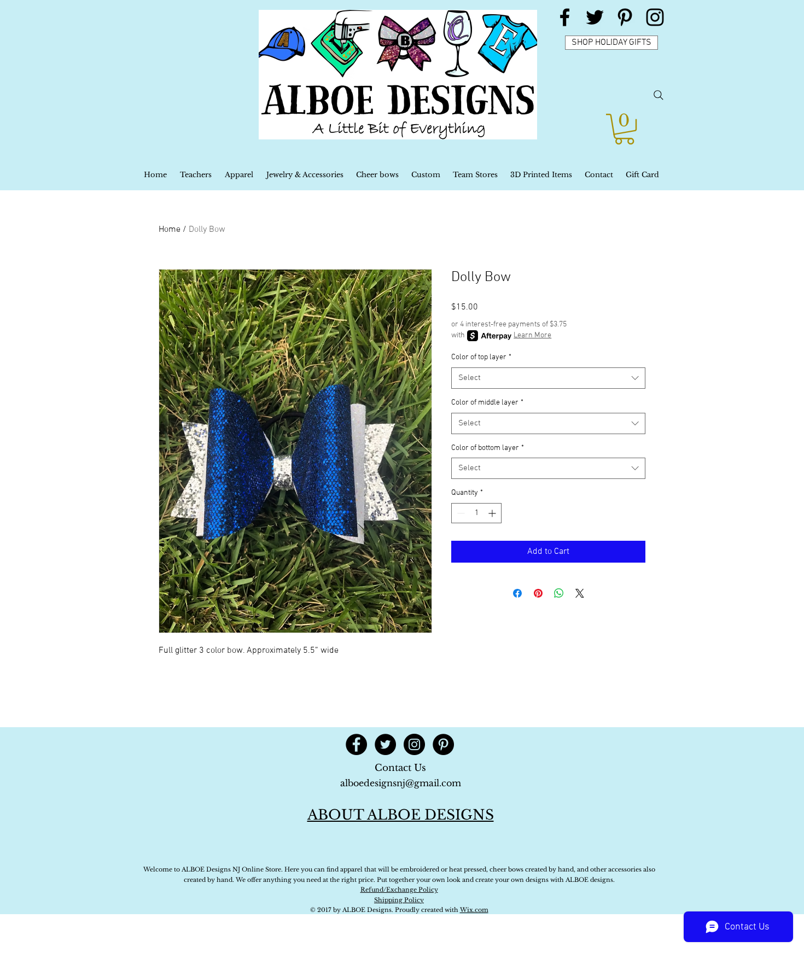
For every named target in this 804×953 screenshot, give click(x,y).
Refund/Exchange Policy (399, 889)
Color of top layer (481, 357)
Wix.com (474, 910)
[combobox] (548, 378)
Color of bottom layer (487, 448)
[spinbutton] (476, 513)
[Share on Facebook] (517, 593)
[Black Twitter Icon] (595, 17)
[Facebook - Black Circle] (356, 744)
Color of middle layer (487, 402)
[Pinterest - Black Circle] (443, 744)
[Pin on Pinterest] (538, 593)
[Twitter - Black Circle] (385, 744)
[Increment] (493, 513)
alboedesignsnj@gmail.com (400, 782)
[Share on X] (579, 593)
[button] (624, 129)
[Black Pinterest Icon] (625, 17)
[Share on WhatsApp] (559, 593)
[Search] (658, 95)
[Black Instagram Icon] (655, 17)
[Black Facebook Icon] (564, 17)
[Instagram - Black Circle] (414, 744)
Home (169, 229)
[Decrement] (460, 513)
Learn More (532, 335)
